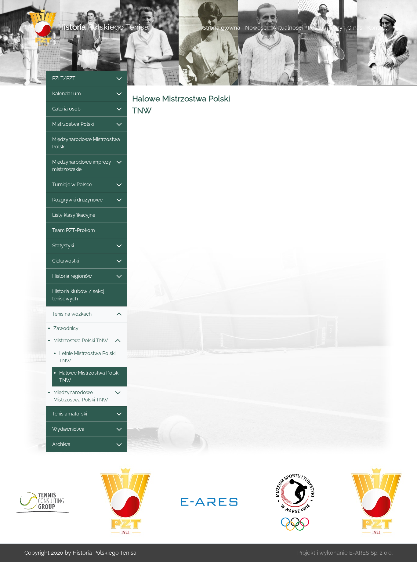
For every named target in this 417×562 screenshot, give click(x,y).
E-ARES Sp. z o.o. (371, 552)
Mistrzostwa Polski (73, 124)
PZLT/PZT (63, 78)
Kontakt (377, 27)
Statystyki (63, 245)
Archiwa (61, 444)
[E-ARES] (209, 501)
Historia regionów (72, 276)
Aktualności (288, 27)
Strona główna (221, 27)
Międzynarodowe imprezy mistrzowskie (81, 165)
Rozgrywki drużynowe (77, 200)
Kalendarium (66, 93)
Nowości (256, 27)
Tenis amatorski (69, 414)
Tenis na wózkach (72, 314)
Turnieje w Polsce (72, 184)
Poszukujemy (325, 27)
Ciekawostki (65, 261)
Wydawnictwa (68, 429)
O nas (354, 27)
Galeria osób (66, 109)
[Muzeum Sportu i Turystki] (293, 501)
